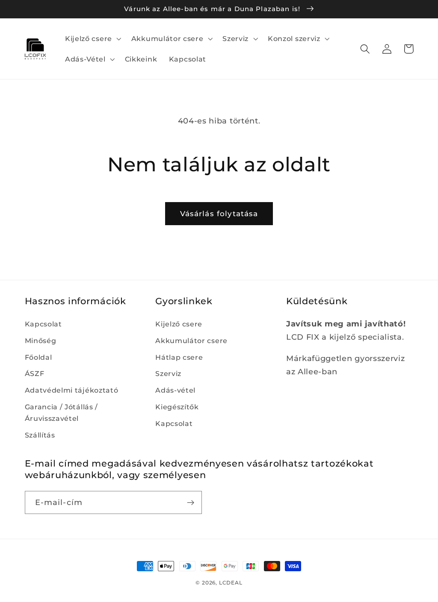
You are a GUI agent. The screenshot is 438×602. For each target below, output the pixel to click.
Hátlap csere (179, 357)
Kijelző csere (178, 324)
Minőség (40, 340)
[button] (92, 38)
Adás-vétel (175, 390)
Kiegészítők (177, 406)
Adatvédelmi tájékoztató (71, 390)
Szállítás (40, 435)
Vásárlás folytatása (219, 213)
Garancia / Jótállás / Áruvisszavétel (61, 412)
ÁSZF (34, 373)
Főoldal (38, 357)
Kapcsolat (43, 324)
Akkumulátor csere (191, 340)
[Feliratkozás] (190, 502)
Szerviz (168, 373)
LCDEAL (231, 583)
